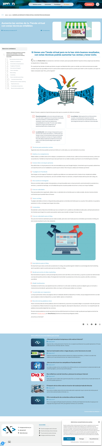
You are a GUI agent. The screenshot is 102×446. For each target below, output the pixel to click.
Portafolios (57, 4)
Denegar (81, 438)
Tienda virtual (41, 313)
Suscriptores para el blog (16, 79)
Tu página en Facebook (15, 66)
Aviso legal (91, 441)
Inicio (6, 15)
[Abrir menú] (97, 4)
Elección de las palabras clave (17, 88)
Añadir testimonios (15, 83)
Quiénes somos (37, 4)
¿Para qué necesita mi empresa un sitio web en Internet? (65, 339)
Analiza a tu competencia (15, 61)
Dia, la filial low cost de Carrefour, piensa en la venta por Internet (67, 374)
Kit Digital (66, 4)
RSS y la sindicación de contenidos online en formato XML (65, 397)
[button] (99, 422)
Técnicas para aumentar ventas (16, 59)
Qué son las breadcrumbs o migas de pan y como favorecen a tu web (69, 351)
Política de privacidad (84, 441)
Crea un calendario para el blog (16, 77)
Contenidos (12, 74)
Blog (10, 15)
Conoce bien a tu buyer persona (17, 63)
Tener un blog (13, 72)
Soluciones (48, 4)
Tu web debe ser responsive (17, 86)
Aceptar (69, 438)
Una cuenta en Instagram (15, 68)
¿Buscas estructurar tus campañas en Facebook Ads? (64, 362)
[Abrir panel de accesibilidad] (2, 443)
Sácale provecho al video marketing (18, 81)
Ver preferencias (94, 438)
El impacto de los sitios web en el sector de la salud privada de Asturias (69, 385)
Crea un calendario (14, 70)
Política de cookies (75, 441)
